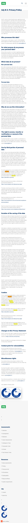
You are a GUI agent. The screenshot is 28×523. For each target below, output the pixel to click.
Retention (4, 437)
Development (5, 433)
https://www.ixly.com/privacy (13, 336)
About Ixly (4, 495)
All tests (4, 449)
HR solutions (5, 472)
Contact (4, 492)
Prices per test (5, 469)
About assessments (6, 463)
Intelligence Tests (6, 443)
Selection (4, 430)
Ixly (2, 489)
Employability (5, 475)
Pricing (3, 466)
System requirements (7, 482)
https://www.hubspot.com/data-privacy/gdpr (11, 319)
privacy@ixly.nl (22, 43)
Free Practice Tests (6, 452)
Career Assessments (7, 440)
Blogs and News (6, 479)
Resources (4, 460)
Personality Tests (6, 446)
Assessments (5, 427)
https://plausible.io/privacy (7, 177)
